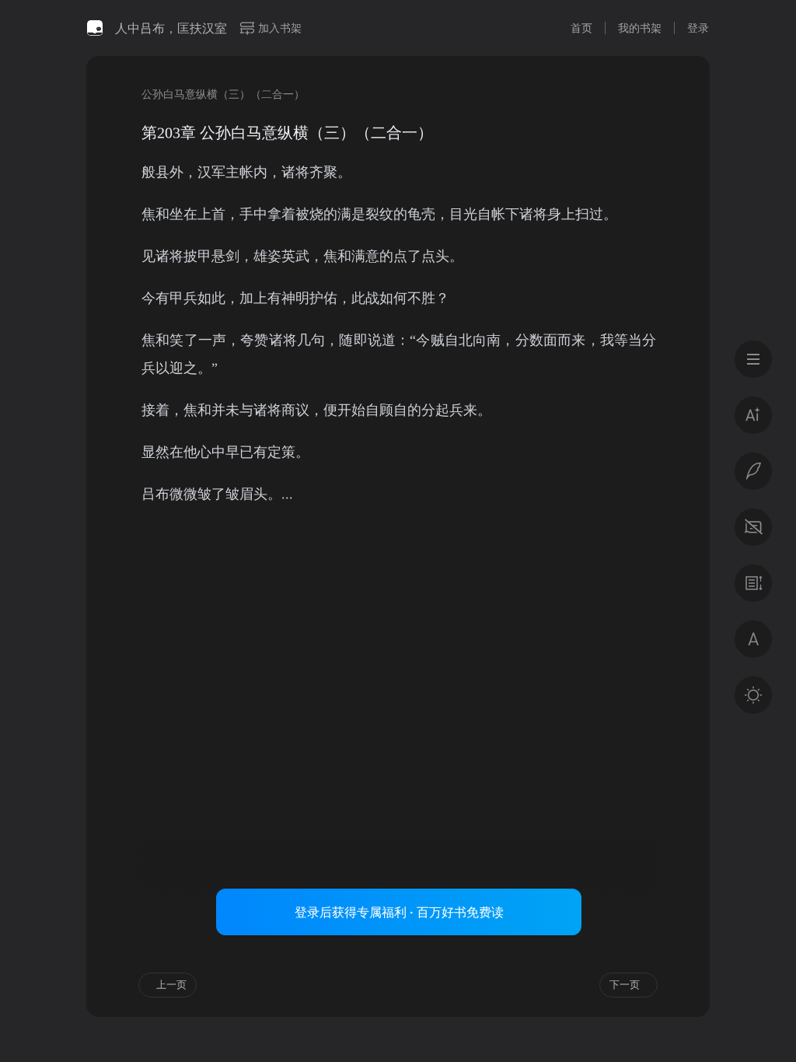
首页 (581, 27)
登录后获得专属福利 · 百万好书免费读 (399, 912)
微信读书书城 (95, 28)
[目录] (753, 359)
